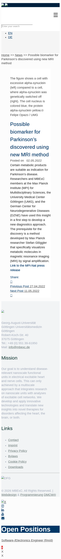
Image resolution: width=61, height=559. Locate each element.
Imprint (12, 445)
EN (10, 33)
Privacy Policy (17, 451)
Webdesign (9, 494)
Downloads (15, 467)
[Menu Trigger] (55, 14)
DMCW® (50, 494)
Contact (13, 440)
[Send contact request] (2, 518)
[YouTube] (2, 514)
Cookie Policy (17, 461)
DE (10, 37)
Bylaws (13, 456)
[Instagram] (2, 506)
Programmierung (31, 494)
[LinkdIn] (2, 510)
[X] (3, 502)
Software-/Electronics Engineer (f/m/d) (27, 540)
